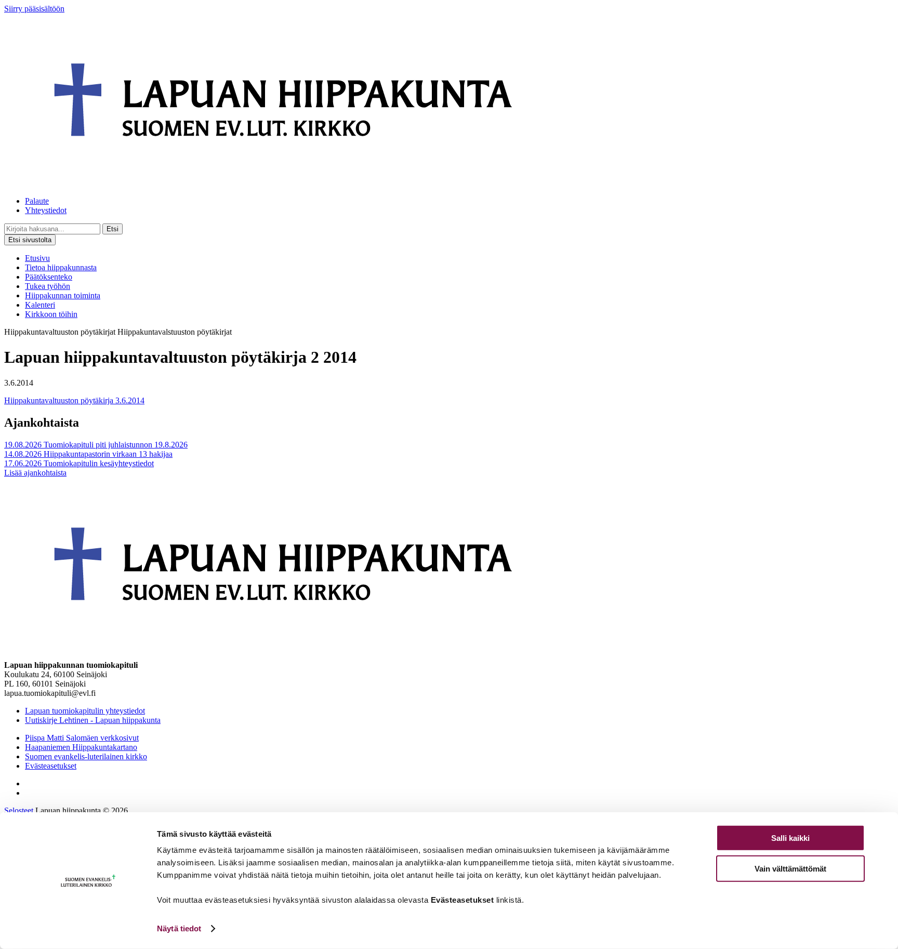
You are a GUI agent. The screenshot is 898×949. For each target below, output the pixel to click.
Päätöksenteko (48, 276)
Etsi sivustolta (29, 240)
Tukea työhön (47, 286)
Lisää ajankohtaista (35, 472)
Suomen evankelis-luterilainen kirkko (86, 756)
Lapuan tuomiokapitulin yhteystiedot (85, 710)
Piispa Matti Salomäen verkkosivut (82, 737)
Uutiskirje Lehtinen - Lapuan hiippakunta (93, 720)
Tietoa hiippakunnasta (61, 267)
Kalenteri (40, 304)
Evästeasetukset (50, 765)
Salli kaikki (790, 838)
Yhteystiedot (46, 210)
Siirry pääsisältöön (34, 8)
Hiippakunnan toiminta (62, 295)
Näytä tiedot (179, 928)
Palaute (37, 200)
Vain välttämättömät (790, 868)
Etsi (112, 229)
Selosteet (18, 810)
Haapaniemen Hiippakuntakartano (81, 747)
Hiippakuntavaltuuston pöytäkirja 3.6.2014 (74, 400)
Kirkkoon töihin (51, 314)
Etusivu (37, 258)
